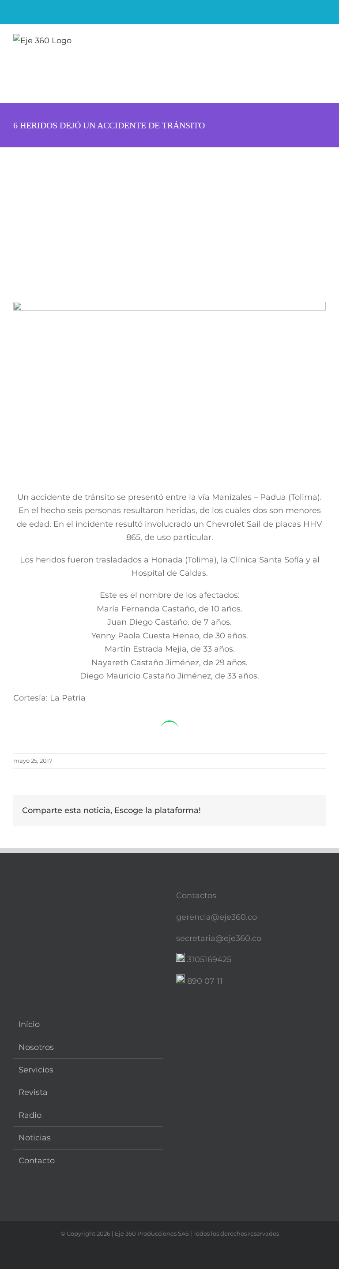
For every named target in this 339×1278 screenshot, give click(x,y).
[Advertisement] (169, 213)
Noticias (35, 1138)
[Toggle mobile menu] (322, 42)
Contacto (37, 1161)
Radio (30, 1115)
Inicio (29, 1024)
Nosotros (36, 1047)
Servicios (36, 1070)
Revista (33, 1092)
